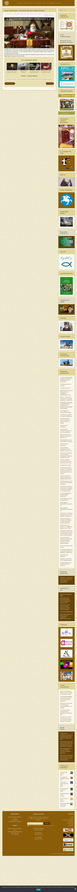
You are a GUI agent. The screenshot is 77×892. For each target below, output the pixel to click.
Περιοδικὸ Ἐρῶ (65, 64)
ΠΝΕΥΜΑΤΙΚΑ (51, 15)
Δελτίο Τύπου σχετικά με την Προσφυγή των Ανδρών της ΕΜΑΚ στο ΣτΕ (65, 436)
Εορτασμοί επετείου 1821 (64, 355)
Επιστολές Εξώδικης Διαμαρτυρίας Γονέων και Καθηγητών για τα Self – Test (66, 449)
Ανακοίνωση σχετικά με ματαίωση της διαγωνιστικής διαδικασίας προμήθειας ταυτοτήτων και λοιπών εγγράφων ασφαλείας (66, 540)
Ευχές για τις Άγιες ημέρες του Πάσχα (66, 595)
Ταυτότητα (71, 818)
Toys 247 (63, 252)
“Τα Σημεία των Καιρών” (65, 388)
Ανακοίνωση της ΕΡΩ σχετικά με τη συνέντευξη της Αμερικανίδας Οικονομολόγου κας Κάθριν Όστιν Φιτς (66, 455)
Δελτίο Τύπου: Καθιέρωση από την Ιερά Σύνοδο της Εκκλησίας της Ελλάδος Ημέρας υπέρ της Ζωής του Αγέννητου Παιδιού (66, 532)
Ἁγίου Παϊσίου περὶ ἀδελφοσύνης (64, 555)
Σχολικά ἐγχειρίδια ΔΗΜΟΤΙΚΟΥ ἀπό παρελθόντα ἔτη (66, 509)
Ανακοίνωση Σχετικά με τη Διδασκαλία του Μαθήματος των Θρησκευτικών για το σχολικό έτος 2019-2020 (65, 520)
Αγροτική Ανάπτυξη (66, 273)
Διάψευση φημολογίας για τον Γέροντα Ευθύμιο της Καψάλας (66, 440)
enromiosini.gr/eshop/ (38, 838)
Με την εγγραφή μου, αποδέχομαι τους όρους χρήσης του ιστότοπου (41, 825)
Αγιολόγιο (63, 318)
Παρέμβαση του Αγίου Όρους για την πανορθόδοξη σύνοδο (66, 559)
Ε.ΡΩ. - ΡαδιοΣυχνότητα (65, 35)
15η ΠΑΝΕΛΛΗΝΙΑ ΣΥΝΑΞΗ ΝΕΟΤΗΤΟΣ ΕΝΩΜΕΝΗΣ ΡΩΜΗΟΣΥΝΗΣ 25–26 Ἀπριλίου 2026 (66, 379)
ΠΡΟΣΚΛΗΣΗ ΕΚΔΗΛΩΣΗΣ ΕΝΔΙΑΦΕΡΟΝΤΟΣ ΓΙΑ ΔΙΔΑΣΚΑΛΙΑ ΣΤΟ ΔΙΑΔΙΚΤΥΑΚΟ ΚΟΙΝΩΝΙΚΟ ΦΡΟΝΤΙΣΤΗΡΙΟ (66, 405)
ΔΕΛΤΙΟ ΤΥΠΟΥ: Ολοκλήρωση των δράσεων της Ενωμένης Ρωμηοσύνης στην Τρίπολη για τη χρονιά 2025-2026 (66, 736)
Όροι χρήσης (71, 825)
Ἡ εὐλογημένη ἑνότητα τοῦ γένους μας (65, 385)
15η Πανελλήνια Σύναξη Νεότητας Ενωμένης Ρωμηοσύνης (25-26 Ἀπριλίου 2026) (66, 712)
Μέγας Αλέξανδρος (66, 190)
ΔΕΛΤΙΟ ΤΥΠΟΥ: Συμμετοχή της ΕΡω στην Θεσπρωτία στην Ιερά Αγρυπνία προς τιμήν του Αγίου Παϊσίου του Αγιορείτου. (66, 744)
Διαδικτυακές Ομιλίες (64, 212)
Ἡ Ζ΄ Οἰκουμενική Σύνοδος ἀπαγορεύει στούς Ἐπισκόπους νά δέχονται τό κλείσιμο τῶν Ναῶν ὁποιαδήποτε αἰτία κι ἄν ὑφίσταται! (66, 470)
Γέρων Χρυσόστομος (12, 79)
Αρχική (72, 817)
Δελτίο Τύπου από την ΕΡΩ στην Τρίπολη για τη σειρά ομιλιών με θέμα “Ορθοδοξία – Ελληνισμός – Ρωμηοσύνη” (66, 719)
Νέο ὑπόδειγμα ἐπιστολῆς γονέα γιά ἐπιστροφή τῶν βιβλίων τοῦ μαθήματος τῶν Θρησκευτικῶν (66, 551)
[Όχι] (75, 889)
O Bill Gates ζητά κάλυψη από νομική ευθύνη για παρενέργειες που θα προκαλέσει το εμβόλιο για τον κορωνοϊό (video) (66, 488)
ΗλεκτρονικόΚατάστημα (64, 766)
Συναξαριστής (70, 821)
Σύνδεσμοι (63, 625)
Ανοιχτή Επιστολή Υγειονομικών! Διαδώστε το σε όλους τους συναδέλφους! (66, 431)
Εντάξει (38, 889)
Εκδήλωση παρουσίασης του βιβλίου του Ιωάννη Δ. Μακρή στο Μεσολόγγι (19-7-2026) (66, 693)
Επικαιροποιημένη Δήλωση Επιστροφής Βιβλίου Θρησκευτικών (65, 495)
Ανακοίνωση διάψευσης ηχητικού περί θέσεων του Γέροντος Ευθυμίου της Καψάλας (65, 420)
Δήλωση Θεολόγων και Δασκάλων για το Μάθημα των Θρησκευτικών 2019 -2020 (66, 527)
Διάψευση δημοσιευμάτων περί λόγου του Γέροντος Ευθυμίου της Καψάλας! (66, 483)
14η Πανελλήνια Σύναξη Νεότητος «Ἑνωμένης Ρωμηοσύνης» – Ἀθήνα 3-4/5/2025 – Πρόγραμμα (65, 607)
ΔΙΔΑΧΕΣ (19, 79)
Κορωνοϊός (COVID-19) (64, 232)
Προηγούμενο (10, 83)
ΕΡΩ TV (63, 175)
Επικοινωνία (71, 824)
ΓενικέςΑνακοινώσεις (64, 686)
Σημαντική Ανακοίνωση (64, 16)
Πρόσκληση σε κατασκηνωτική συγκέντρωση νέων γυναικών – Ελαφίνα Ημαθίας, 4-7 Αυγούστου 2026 (66, 580)
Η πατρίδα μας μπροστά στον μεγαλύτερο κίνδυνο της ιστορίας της (66, 564)
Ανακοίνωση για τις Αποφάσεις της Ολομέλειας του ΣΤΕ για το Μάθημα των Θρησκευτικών (66, 515)
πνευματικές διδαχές (46, 79)
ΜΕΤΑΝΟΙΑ (24, 79)
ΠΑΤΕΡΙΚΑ (46, 15)
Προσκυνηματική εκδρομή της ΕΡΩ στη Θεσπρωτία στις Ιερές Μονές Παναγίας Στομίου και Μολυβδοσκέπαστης (66, 757)
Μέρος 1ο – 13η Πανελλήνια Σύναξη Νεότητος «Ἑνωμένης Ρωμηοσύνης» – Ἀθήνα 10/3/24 (66, 399)
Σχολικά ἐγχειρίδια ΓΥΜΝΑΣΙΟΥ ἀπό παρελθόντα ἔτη (66, 504)
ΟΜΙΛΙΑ (28, 79)
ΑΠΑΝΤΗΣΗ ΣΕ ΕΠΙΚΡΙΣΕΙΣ (66, 611)
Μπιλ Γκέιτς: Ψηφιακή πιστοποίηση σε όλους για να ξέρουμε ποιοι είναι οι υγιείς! (66, 461)
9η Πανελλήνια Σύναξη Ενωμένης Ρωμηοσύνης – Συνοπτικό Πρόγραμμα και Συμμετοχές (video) (65, 600)
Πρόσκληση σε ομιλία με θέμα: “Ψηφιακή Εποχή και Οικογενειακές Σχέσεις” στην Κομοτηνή (66, 705)
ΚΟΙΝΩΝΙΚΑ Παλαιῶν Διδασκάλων (64, 120)
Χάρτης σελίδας (70, 822)
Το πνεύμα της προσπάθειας (68, 820)
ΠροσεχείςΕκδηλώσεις (64, 572)
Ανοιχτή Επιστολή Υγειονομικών (63, 426)
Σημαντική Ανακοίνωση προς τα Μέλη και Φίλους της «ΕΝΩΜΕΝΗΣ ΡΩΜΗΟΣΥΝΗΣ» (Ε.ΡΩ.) (66, 392)
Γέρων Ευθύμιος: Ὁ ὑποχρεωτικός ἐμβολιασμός (65, 411)
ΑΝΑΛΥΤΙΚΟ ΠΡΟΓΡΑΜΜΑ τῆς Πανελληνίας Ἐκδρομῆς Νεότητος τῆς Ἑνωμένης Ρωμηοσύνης (66, 698)
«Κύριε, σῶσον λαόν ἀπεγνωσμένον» (64, 444)
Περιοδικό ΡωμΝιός (66, 91)
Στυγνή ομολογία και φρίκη (65, 465)
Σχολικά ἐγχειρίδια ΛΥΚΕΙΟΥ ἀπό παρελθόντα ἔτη (66, 499)
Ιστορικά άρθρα (65, 336)
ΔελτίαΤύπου (62, 728)
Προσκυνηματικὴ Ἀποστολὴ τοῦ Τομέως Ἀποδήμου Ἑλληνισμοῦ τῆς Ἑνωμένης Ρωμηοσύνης (65, 750)
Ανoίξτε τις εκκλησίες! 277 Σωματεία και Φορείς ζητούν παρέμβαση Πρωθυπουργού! (65, 477)
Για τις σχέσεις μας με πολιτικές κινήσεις (66, 546)
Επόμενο (49, 83)
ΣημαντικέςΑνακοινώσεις (64, 372)
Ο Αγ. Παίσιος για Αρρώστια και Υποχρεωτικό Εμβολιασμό (66, 415)
